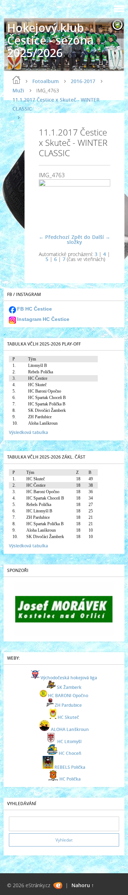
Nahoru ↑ (82, 885)
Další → (101, 237)
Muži (18, 90)
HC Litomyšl (69, 741)
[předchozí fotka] (50, 203)
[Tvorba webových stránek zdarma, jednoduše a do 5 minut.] (57, 885)
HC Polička (70, 779)
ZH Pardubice (68, 705)
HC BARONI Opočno (68, 695)
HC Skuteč (68, 717)
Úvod (16, 80)
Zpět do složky (78, 239)
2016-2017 (83, 81)
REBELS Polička (69, 767)
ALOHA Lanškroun (70, 729)
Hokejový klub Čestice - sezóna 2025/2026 (50, 40)
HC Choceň (70, 753)
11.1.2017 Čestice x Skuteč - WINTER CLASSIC (56, 104)
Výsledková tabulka (28, 432)
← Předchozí (54, 237)
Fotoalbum (45, 81)
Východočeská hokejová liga (69, 678)
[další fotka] (99, 203)
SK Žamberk (69, 687)
